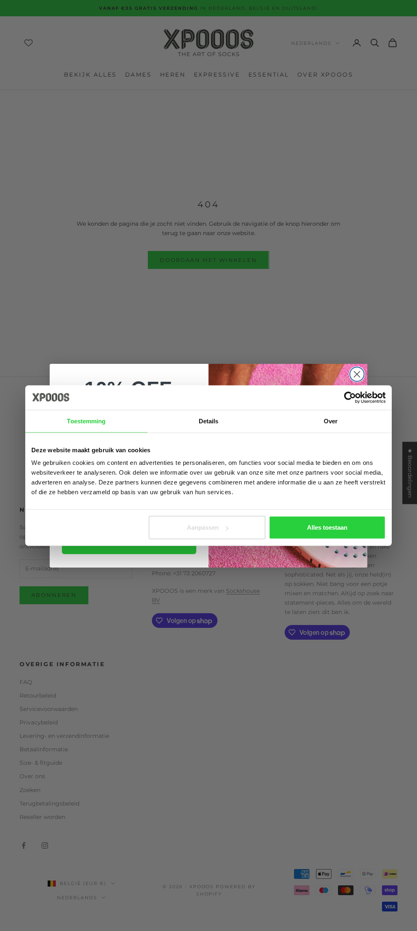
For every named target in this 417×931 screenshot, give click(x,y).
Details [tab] (209, 420)
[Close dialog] (357, 374)
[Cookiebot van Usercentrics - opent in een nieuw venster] (350, 397)
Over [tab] (331, 420)
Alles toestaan (327, 527)
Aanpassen (203, 527)
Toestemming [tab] (86, 420)
